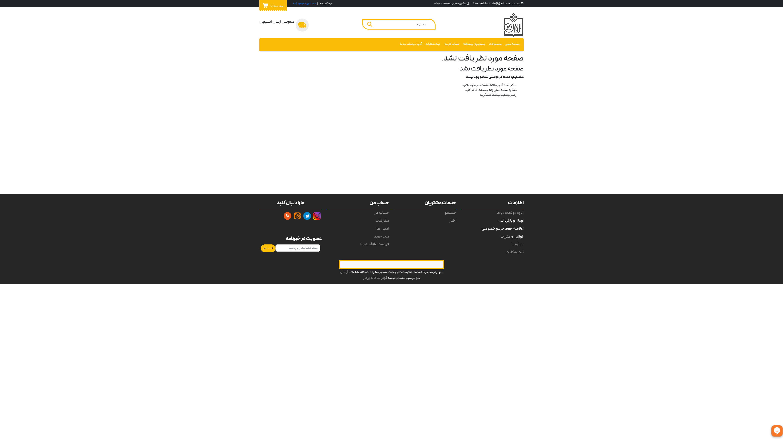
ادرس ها (382, 229)
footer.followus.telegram (307, 216)
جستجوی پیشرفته (474, 44)
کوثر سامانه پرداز (375, 278)
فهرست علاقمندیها (374, 244)
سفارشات (382, 221)
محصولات (495, 44)
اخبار (452, 221)
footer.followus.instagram (317, 216)
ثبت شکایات (432, 44)
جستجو (450, 213)
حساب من (381, 213)
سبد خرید (381, 237)
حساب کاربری (451, 44)
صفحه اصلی (512, 44)
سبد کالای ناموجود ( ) (304, 4)
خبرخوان (287, 216)
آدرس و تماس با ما (411, 44)
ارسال (344, 272)
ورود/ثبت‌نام (326, 4)
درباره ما (517, 244)
